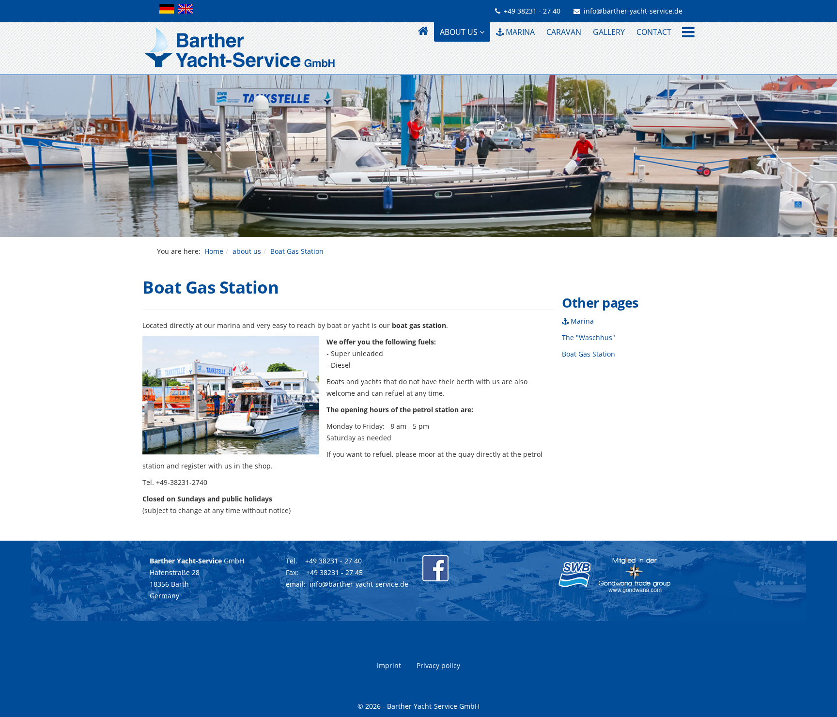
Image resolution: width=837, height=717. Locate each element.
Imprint (389, 665)
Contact (653, 32)
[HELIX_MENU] (686, 33)
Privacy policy (438, 665)
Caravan (563, 32)
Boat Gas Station (588, 353)
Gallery (609, 32)
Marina (519, 32)
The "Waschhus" (588, 337)
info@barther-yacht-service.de (633, 11)
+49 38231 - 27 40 (532, 11)
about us (459, 32)
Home (213, 251)
